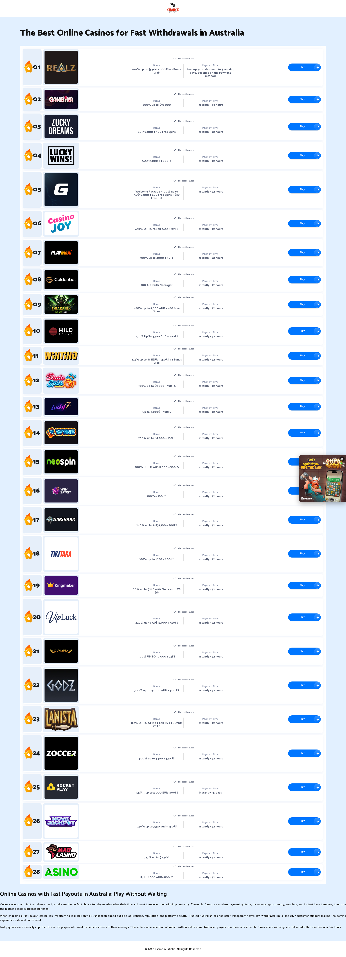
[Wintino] (61, 355)
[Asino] (61, 872)
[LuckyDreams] (61, 126)
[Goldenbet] (61, 279)
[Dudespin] (61, 380)
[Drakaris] (61, 304)
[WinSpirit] (61, 490)
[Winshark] (61, 520)
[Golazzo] (61, 189)
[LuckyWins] (61, 155)
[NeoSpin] (61, 461)
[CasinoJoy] (61, 223)
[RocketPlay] (61, 787)
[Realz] (61, 67)
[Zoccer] (61, 753)
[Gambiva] (61, 99)
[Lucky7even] (61, 407)
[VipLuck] (61, 617)
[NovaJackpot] (61, 821)
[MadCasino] (61, 852)
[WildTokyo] (61, 331)
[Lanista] (61, 719)
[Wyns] (61, 432)
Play (302, 67)
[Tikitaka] (61, 553)
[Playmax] (61, 252)
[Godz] (61, 685)
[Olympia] (61, 651)
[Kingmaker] (61, 585)
